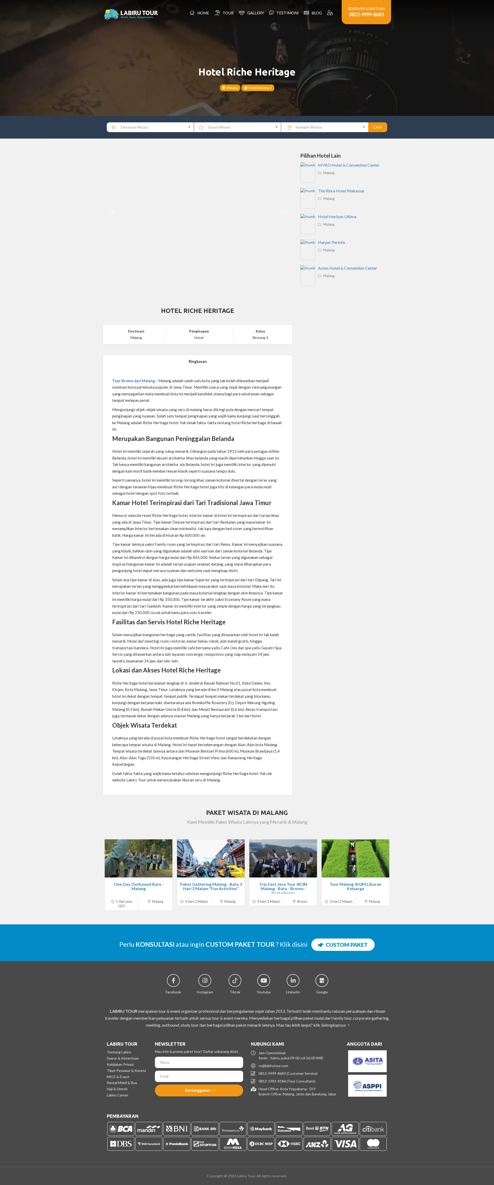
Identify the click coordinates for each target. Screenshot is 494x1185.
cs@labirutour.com (273, 1065)
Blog (316, 13)
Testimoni (287, 13)
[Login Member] (330, 13)
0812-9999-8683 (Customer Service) (288, 1073)
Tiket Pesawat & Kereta (126, 1070)
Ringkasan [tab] (198, 361)
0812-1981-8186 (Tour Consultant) (287, 1081)
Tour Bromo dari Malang (133, 380)
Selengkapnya (333, 1024)
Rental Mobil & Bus (122, 1082)
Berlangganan (198, 1090)
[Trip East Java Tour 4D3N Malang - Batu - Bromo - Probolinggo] (283, 858)
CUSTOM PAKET (346, 944)
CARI (377, 127)
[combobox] (150, 127)
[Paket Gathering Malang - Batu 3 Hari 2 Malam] (211, 858)
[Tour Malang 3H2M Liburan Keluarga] (355, 858)
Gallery (255, 13)
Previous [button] (112, 212)
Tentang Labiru (119, 1052)
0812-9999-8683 (366, 14)
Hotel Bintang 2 (260, 88)
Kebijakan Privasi (120, 1064)
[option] (198, 212)
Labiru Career (117, 1095)
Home (202, 13)
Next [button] (283, 212)
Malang (231, 88)
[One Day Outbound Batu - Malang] (138, 858)
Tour (227, 13)
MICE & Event (118, 1077)
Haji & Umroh (117, 1089)
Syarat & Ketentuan (123, 1058)
